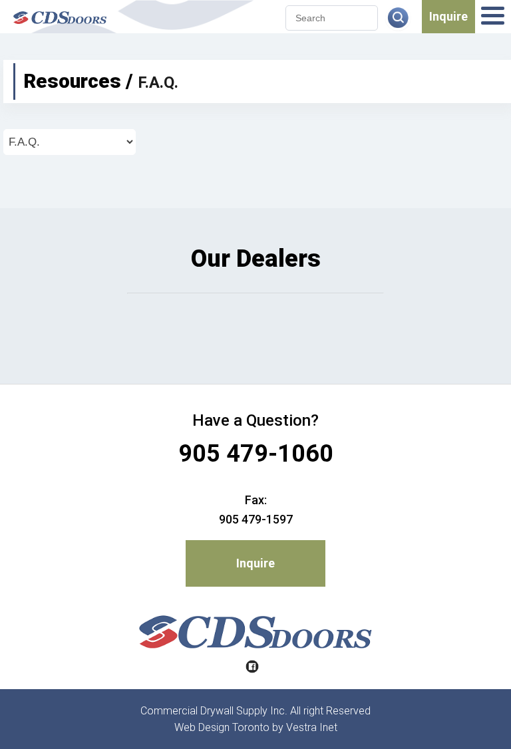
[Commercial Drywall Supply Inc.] (60, 26)
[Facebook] (252, 668)
